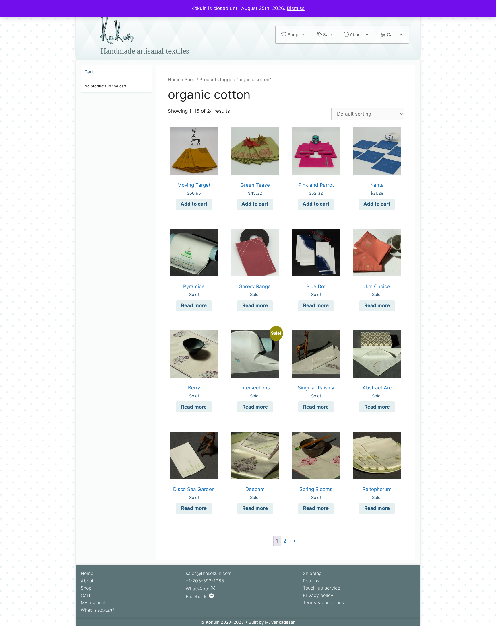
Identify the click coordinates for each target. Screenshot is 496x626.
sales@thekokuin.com (209, 573)
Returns (311, 581)
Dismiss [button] (296, 8)
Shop (292, 34)
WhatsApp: (198, 589)
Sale (327, 34)
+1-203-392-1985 (205, 581)
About (355, 34)
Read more (194, 305)
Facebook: (197, 596)
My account (93, 602)
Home (174, 79)
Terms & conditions (323, 602)
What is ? (97, 610)
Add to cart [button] (194, 204)
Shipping (312, 573)
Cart (391, 34)
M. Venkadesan (280, 622)
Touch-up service (321, 588)
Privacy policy (318, 595)
